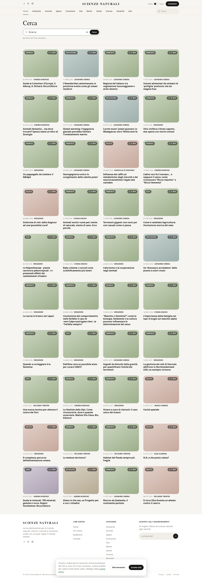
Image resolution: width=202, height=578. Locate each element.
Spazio (59, 11)
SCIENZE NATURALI (101, 4)
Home (25, 11)
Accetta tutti (136, 567)
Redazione (77, 534)
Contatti (76, 538)
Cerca (94, 32)
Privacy (161, 574)
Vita (81, 11)
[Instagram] (32, 4)
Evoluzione (70, 11)
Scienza (109, 11)
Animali (48, 11)
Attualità (120, 11)
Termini (176, 574)
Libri (130, 11)
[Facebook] (24, 4)
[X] (28, 4)
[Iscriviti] (175, 536)
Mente (89, 11)
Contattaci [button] (172, 4)
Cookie (168, 574)
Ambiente (36, 11)
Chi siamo (77, 530)
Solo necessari (118, 567)
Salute (99, 11)
